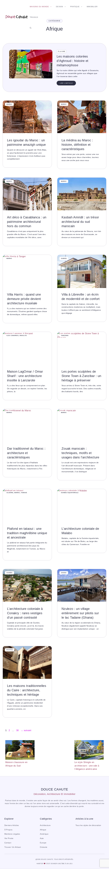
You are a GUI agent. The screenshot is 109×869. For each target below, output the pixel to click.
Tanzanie (65, 335)
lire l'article (66, 83)
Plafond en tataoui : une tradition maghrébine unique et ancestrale (27, 533)
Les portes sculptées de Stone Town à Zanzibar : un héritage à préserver (81, 376)
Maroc (9, 104)
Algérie (10, 492)
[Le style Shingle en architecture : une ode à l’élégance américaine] (89, 750)
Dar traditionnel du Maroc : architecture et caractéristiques (26, 453)
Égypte (10, 649)
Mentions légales (12, 834)
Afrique (43, 830)
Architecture (45, 825)
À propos (8, 830)
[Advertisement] (54, 753)
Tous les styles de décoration (88, 825)
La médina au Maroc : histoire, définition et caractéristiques (77, 144)
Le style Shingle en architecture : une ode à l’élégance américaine (86, 765)
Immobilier (92, 7)
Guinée (9, 572)
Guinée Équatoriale (70, 492)
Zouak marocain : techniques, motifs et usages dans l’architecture (80, 453)
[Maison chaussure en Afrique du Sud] (20, 750)
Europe (43, 843)
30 (17, 730)
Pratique (74, 7)
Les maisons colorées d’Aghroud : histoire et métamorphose (72, 61)
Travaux (34, 17)
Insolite (23, 335)
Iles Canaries (13, 335)
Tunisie (24, 492)
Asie (42, 838)
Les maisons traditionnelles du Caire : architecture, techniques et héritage (26, 690)
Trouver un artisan (12, 847)
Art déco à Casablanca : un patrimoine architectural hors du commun (26, 221)
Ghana (63, 572)
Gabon (64, 258)
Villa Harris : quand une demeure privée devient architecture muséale (24, 299)
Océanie (43, 847)
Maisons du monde (39, 7)
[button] (30, 28)
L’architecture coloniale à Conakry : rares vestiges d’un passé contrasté (25, 613)
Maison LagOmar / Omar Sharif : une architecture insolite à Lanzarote (25, 376)
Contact (7, 843)
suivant (26, 730)
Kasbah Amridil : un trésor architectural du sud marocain (80, 221)
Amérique (44, 834)
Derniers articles (11, 825)
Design (59, 7)
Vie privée (8, 838)
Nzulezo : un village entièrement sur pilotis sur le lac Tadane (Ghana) (80, 613)
